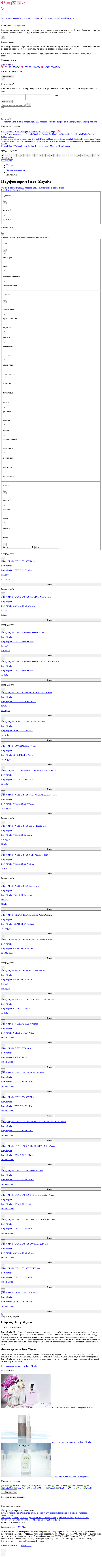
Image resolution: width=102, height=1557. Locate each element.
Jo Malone (86, 141)
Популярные (19, 237)
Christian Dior (25, 139)
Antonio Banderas (33, 134)
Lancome (39, 146)
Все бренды (6, 161)
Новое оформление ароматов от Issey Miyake (71, 1442)
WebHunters (26, 1545)
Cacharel (72, 134)
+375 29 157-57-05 (12, 67)
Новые (45, 237)
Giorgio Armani (7, 141)
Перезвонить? (7, 76)
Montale (66, 146)
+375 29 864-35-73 (51, 67)
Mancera (53, 146)
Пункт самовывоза (50, 18)
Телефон (56, 95)
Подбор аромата (90, 122)
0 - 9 (4, 158)
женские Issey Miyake (54, 188)
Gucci (26, 141)
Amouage (21, 134)
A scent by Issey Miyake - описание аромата (70, 1477)
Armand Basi (47, 134)
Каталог (7, 122)
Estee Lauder (77, 139)
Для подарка (41, 122)
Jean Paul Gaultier (73, 141)
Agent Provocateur (9, 134)
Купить (50, 584)
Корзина (5, 116)
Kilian (9, 146)
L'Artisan (17, 146)
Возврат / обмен (82, 1517)
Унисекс (26, 190)
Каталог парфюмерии (11, 1513)
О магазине (6, 18)
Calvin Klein (81, 134)
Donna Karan (59, 139)
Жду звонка (7, 101)
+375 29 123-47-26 (32, 67)
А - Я (10, 158)
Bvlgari (64, 134)
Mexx (60, 146)
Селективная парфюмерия (23, 122)
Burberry (57, 134)
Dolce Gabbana (46, 139)
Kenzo (4, 146)
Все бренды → (7, 131)
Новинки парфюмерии (58, 122)
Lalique (31, 146)
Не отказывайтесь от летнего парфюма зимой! (72, 1407)
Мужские (17, 190)
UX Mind (22, 1527)
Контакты (69, 18)
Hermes (40, 141)
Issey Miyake (59, 141)
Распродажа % (75, 122)
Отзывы (15, 18)
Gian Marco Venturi (92, 139)
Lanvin (47, 146)
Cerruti (4, 139)
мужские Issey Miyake (11, 188)
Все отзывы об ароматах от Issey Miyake (19, 1366)
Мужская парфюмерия (46, 131)
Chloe (16, 139)
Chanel (10, 139)
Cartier (11, 136)
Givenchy (19, 141)
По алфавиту (7, 237)
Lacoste (24, 146)
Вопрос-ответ (43, 1517)
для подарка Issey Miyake (32, 188)
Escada (69, 139)
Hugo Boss (49, 141)
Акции (39, 18)
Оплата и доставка (27, 18)
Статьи (62, 18)
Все (2, 190)
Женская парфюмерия (25, 131)
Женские (9, 190)
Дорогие (38, 237)
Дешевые (29, 237)
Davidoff (36, 139)
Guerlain (33, 141)
